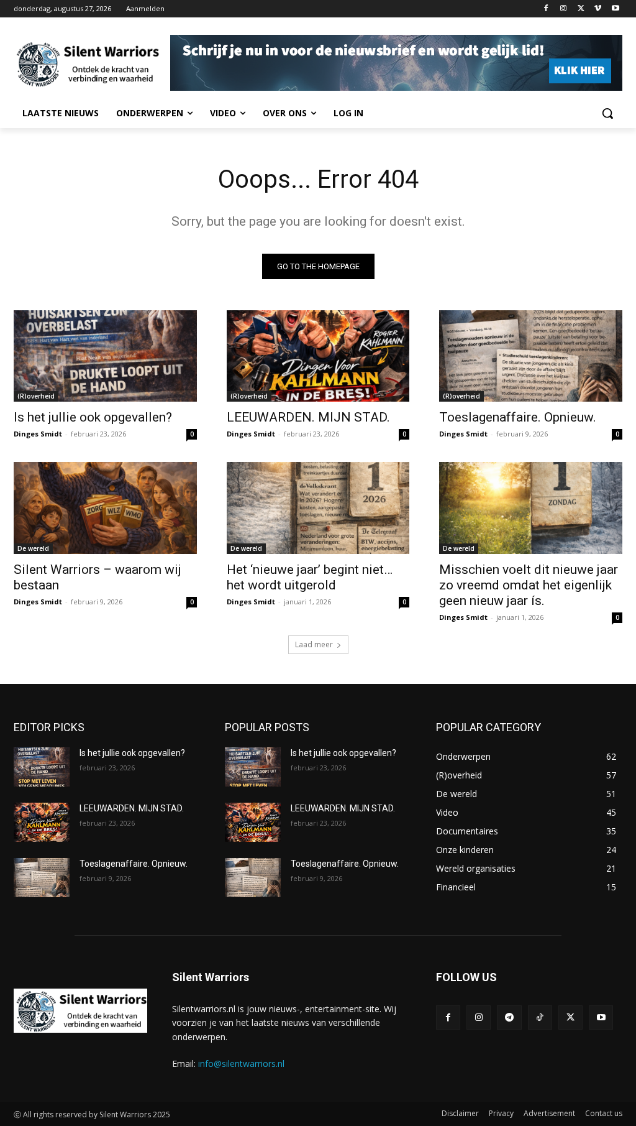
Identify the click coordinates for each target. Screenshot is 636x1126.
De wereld (33, 548)
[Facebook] (546, 9)
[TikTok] (540, 1017)
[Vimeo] (598, 9)
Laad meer (314, 644)
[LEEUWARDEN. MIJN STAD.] (318, 356)
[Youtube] (615, 9)
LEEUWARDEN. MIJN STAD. (308, 417)
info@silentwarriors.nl (241, 1063)
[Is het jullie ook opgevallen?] (105, 356)
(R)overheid (36, 396)
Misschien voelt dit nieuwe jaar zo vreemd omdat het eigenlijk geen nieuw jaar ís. (528, 585)
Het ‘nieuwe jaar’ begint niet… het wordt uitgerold (310, 577)
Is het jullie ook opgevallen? (93, 417)
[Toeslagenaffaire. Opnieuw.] (530, 356)
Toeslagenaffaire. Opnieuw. (517, 417)
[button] (607, 113)
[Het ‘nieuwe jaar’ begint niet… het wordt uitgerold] (318, 507)
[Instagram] (563, 9)
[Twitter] (581, 9)
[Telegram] (509, 1017)
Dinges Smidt (38, 433)
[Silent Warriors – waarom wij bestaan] (105, 507)
